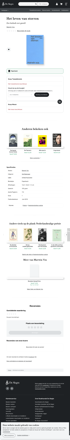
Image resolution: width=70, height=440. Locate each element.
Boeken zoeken (10, 404)
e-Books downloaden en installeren (16, 416)
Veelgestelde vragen (40, 388)
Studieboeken (65, 10)
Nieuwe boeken (46, 10)
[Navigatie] (66, 4)
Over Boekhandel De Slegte (44, 398)
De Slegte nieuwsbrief (41, 420)
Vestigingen (38, 416)
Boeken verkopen (11, 406)
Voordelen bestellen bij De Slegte (44, 404)
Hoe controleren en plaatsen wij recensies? (19, 361)
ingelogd (31, 357)
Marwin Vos (11, 27)
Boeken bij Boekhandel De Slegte (44, 406)
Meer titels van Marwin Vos (35, 289)
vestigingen (46, 385)
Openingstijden (10, 409)
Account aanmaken (11, 420)
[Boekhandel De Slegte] (8, 4)
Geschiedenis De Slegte (42, 402)
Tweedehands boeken (35, 10)
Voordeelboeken (56, 10)
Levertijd (8, 411)
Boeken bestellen (11, 402)
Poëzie (25, 205)
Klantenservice (11, 398)
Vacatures (38, 418)
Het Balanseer (26, 174)
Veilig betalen (39, 409)
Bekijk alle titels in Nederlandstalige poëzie (35, 254)
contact (40, 383)
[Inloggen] (57, 4)
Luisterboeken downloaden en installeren (18, 418)
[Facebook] (7, 388)
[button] (3, 235)
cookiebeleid (6, 431)
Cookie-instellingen (22, 435)
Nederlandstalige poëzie (35, 205)
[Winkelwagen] (61, 4)
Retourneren (9, 413)
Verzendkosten (39, 411)
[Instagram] (12, 388)
